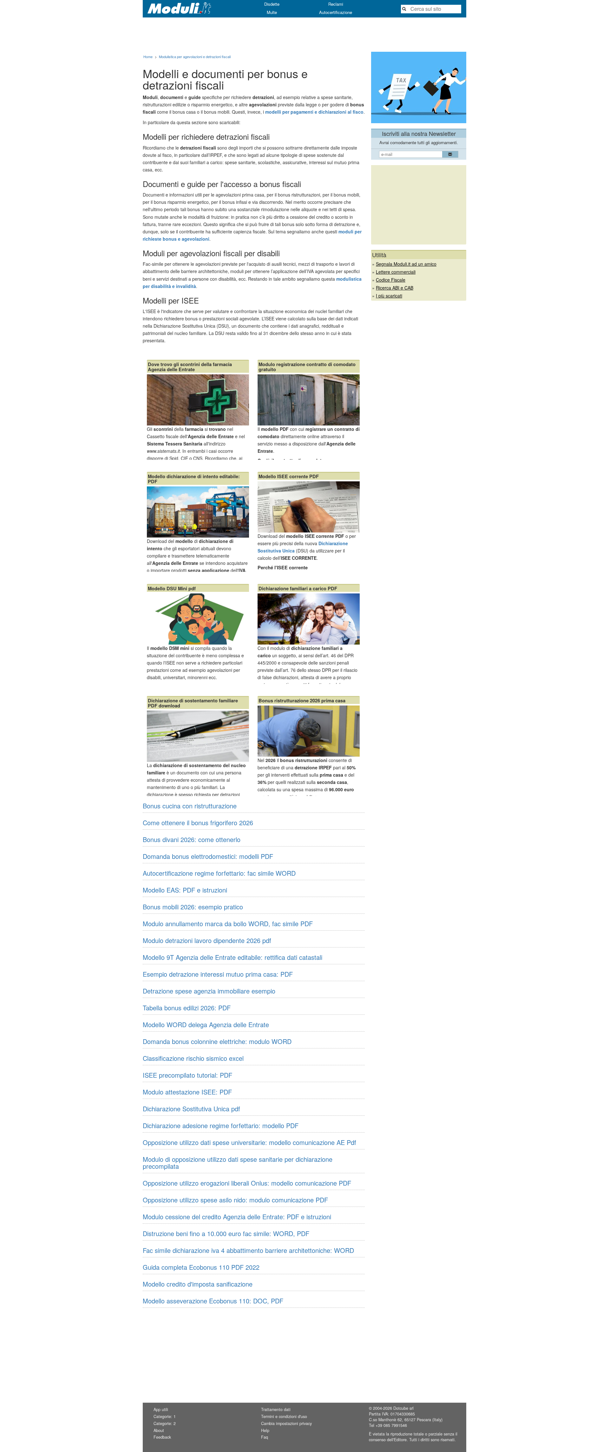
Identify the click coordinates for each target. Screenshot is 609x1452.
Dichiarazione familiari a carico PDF (298, 588)
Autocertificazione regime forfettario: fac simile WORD (219, 873)
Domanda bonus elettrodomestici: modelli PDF (208, 856)
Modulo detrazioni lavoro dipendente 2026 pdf (207, 940)
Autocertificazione (335, 12)
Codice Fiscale (390, 280)
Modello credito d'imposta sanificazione (197, 1283)
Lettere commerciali (396, 272)
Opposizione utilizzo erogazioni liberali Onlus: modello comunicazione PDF (247, 1183)
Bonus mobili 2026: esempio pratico (193, 906)
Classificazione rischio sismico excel (193, 1058)
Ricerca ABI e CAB (394, 287)
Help (265, 1430)
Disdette (271, 4)
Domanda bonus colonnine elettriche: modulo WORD (217, 1041)
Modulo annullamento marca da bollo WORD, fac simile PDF (228, 923)
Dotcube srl (403, 1408)
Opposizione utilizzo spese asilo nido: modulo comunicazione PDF (235, 1199)
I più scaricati (389, 295)
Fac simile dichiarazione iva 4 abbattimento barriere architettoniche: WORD (248, 1250)
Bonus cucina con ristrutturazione (190, 805)
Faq (264, 1437)
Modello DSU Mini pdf (172, 588)
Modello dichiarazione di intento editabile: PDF (194, 479)
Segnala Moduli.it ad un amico (406, 264)
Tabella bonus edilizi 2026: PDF (187, 1007)
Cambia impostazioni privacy (286, 1423)
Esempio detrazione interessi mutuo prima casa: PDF (218, 974)
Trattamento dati (276, 1409)
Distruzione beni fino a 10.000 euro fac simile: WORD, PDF (226, 1233)
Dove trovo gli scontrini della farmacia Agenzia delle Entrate (190, 367)
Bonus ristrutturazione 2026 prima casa (302, 700)
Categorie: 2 (165, 1423)
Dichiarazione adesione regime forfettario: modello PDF (220, 1125)
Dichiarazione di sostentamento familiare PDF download (193, 703)
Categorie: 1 (165, 1416)
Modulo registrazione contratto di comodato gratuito (307, 367)
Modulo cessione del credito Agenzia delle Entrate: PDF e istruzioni (237, 1216)
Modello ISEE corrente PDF (289, 476)
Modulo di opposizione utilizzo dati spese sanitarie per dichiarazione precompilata (237, 1162)
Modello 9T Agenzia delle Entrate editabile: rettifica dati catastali (232, 957)
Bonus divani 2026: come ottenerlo (191, 839)
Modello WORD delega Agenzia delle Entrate (206, 1024)
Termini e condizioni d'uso (284, 1416)
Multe (272, 12)
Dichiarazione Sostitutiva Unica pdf (191, 1108)
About (159, 1430)
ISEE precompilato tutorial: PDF (187, 1075)
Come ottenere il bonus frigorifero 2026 (198, 822)
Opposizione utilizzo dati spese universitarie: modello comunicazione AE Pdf (249, 1142)
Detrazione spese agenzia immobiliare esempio (209, 990)
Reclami (335, 4)
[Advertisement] (304, 34)
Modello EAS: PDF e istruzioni (185, 889)
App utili (161, 1409)
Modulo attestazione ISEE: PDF (187, 1091)
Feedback (162, 1437)
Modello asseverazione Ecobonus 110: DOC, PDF (213, 1300)
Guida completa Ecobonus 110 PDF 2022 (201, 1267)
